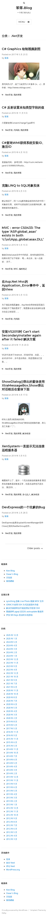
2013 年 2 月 (11, 801)
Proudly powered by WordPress (14, 910)
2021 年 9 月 (11, 680)
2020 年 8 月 (11, 697)
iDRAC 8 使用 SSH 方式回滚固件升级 (22, 604)
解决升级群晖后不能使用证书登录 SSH (23, 608)
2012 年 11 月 (12, 811)
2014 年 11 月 (12, 749)
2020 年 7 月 (11, 700)
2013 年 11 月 (12, 780)
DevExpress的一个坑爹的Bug (23, 507)
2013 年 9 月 (11, 783)
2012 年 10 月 (12, 815)
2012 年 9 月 (11, 818)
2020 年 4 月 (11, 711)
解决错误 (26, 433)
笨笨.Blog (24, 8)
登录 (8, 859)
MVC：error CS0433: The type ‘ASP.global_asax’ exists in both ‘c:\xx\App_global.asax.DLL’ (23, 233)
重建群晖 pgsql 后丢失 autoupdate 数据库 (25, 611)
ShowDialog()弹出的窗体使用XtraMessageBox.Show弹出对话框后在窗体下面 (23, 385)
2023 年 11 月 (12, 662)
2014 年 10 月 (12, 752)
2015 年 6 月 (11, 742)
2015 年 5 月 (11, 745)
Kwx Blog (10, 570)
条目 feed (10, 862)
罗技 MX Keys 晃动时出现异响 (19, 615)
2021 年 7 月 (11, 683)
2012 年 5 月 (11, 832)
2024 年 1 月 (11, 655)
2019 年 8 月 (11, 721)
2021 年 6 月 (11, 687)
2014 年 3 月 (11, 770)
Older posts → (35, 548)
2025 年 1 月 (11, 638)
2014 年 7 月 (11, 756)
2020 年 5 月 (11, 707)
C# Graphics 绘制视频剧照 (21, 49)
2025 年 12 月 (12, 635)
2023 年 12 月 (12, 659)
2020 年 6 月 (11, 704)
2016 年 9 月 (11, 735)
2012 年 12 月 (12, 808)
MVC (16, 268)
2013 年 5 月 (11, 790)
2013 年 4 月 (11, 794)
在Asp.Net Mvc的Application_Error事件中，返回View (23, 285)
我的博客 (18, 94)
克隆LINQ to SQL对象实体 (21, 185)
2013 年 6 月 (11, 787)
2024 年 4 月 (11, 645)
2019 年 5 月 (11, 725)
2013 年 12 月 (12, 777)
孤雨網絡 (10, 581)
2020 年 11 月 (12, 690)
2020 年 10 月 (12, 694)
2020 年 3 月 (11, 714)
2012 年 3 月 (11, 839)
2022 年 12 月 (12, 673)
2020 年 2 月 (11, 718)
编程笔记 (23, 268)
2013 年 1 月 (11, 804)
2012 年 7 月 (11, 825)
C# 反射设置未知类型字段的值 (23, 107)
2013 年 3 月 (11, 797)
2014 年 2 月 (11, 773)
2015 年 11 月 (12, 738)
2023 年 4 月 (11, 669)
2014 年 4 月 (11, 766)
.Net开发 (9, 94)
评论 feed (10, 866)
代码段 (17, 130)
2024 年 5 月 (11, 642)
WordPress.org (13, 869)
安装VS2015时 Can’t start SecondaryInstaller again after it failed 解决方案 (21, 335)
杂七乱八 (26, 494)
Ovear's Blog (12, 574)
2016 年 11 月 (12, 732)
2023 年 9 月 (11, 666)
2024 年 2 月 (11, 652)
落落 (6, 58)
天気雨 (9, 577)
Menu (21, 22)
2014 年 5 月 (11, 763)
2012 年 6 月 (11, 828)
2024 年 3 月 (11, 649)
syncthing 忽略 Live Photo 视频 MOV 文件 (25, 601)
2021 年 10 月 (12, 676)
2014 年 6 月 (11, 759)
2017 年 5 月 (11, 728)
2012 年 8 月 (11, 821)
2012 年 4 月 (11, 835)
